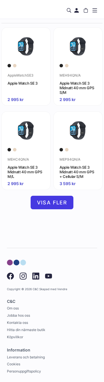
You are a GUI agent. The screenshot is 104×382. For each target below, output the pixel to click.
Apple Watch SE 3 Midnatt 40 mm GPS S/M (77, 88)
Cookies (13, 364)
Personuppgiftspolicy (24, 371)
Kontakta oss (17, 322)
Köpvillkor (15, 337)
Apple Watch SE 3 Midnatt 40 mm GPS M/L (25, 172)
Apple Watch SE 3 (23, 83)
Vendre (62, 289)
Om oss (13, 308)
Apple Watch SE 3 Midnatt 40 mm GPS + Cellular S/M (77, 172)
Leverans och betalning (26, 357)
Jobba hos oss (18, 315)
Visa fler (52, 202)
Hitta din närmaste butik (26, 330)
